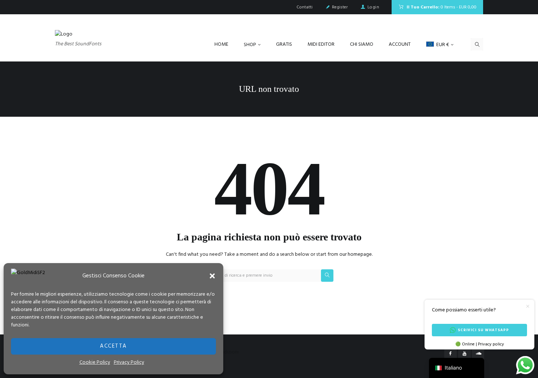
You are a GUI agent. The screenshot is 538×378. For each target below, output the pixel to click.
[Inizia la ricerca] (327, 275)
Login (373, 7)
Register (340, 7)
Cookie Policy (94, 362)
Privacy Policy (129, 362)
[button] (212, 276)
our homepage (355, 254)
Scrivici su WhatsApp (483, 330)
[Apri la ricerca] (477, 44)
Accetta (113, 346)
